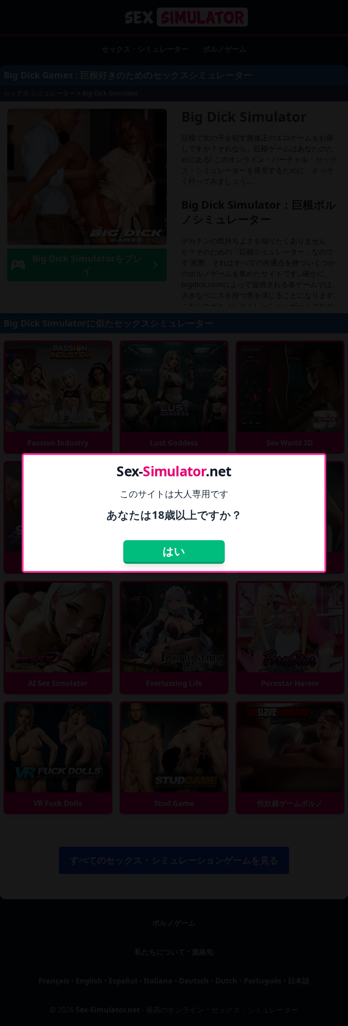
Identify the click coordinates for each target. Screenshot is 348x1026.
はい (174, 550)
